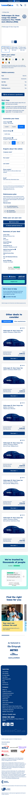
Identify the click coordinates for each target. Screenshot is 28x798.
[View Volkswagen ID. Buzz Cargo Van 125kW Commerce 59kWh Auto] (14, 380)
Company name (7, 152)
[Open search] (17, 5)
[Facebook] (4, 724)
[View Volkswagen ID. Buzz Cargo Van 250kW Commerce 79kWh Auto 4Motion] (14, 417)
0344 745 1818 (8, 717)
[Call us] (21, 5)
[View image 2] (14, 49)
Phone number (7, 169)
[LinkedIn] (12, 724)
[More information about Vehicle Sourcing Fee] (15, 249)
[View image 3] (22, 49)
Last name (6, 163)
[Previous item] (12, 41)
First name (6, 157)
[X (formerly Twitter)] (8, 724)
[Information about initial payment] (12, 138)
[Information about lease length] (11, 122)
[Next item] (15, 41)
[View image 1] (6, 49)
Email (5, 178)
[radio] (10, 1)
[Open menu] (25, 5)
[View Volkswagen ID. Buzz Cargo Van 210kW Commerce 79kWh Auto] (14, 342)
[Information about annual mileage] (12, 131)
